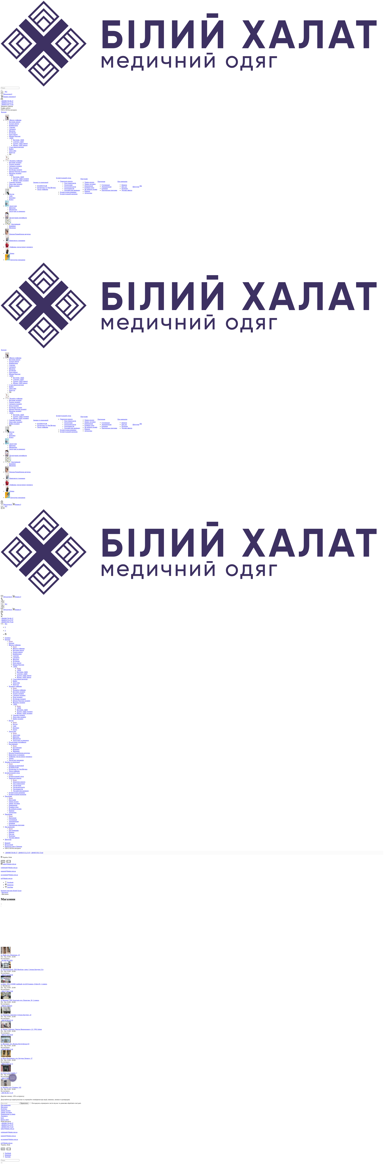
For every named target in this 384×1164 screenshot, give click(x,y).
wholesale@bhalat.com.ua (9, 867)
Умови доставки (6, 1112)
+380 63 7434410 (6, 1006)
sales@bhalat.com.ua (9, 864)
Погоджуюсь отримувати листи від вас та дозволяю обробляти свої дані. (56, 1103)
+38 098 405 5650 (6, 960)
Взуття (15, 724)
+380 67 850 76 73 (7, 1064)
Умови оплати (5, 1110)
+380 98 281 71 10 (7, 1093)
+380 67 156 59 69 (7, 1035)
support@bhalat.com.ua (8, 871)
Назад (11, 641)
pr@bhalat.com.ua (6, 878)
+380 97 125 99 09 (7, 975)
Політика (4, 1109)
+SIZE (19, 670)
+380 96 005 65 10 (7, 1020)
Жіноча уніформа (19, 648)
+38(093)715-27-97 (7, 103)
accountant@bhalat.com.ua (9, 875)
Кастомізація (17, 747)
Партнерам (12, 818)
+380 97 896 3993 (6, 1078)
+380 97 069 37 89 (7, 991)
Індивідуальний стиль (16, 776)
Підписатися (24, 1103)
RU (6, 91)
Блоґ (2, 1118)
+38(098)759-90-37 (7, 101)
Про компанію (14, 830)
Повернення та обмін (8, 1114)
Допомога (4, 1116)
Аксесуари (16, 735)
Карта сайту (5, 1119)
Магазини (4, 1107)
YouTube (10, 887)
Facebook (10, 882)
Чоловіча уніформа (19, 690)
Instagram (10, 885)
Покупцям (12, 800)
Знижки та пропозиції (16, 765)
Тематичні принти (19, 782)
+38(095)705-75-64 (7, 104)
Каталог (11, 643)
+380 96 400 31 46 (7, 1049)
